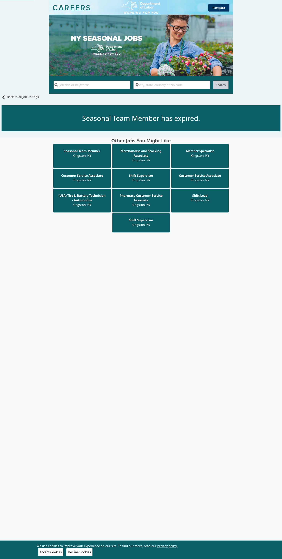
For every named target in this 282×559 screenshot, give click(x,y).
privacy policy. (167, 546)
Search (221, 85)
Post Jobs (219, 8)
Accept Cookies (51, 552)
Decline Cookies (79, 552)
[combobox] (92, 85)
